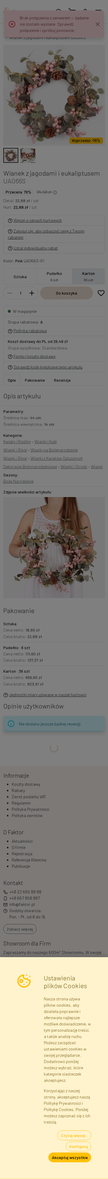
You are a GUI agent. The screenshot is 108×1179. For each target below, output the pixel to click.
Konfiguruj (78, 1146)
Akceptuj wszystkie (70, 1157)
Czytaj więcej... (74, 1135)
